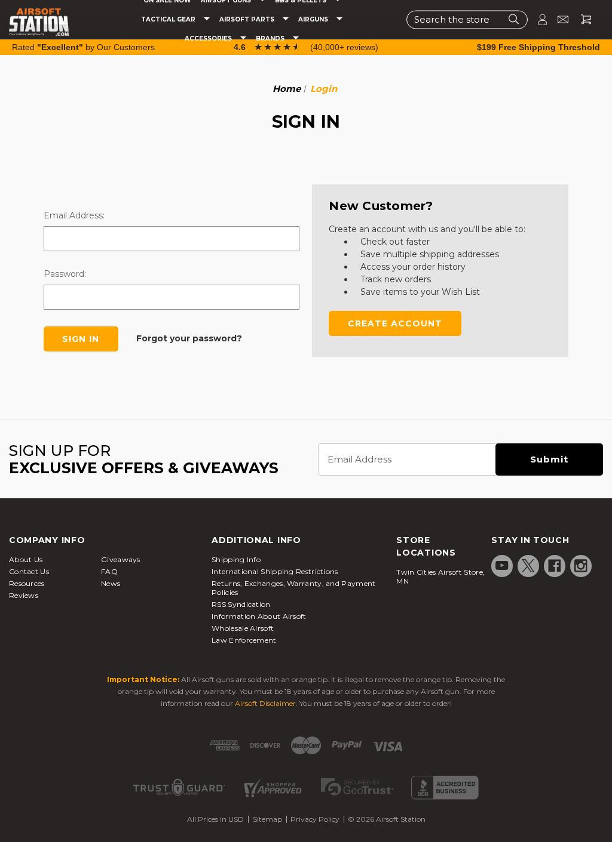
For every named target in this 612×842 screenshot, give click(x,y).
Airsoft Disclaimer (265, 703)
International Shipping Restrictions (275, 571)
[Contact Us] (558, 19)
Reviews (23, 595)
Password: (65, 274)
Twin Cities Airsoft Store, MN (440, 576)
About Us (25, 559)
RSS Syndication (241, 604)
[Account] (537, 19)
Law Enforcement (244, 640)
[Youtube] (502, 565)
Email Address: (74, 215)
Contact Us (29, 571)
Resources (27, 583)
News (110, 583)
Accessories (209, 38)
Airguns (314, 19)
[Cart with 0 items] (581, 19)
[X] (528, 565)
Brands (271, 38)
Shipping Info (236, 559)
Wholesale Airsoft (243, 628)
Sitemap (267, 819)
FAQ (109, 571)
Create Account (395, 323)
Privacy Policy (314, 819)
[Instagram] (581, 565)
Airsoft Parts (247, 19)
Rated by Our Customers (83, 47)
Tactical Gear (169, 19)
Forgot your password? (189, 338)
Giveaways (120, 559)
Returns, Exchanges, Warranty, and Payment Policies (293, 588)
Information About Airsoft (259, 616)
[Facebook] (554, 565)
